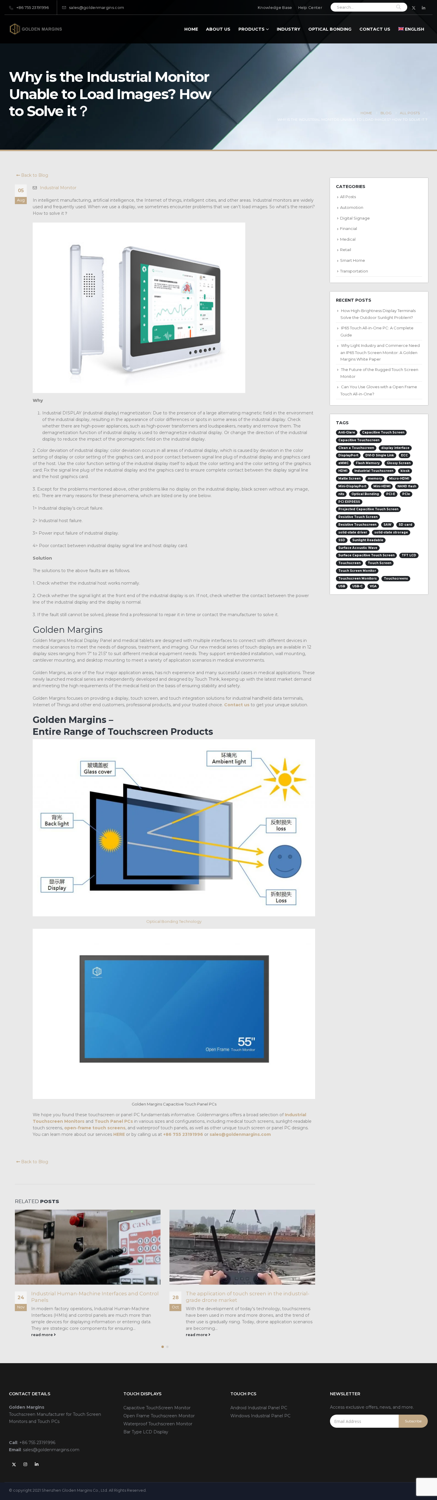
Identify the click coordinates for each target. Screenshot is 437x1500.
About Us (218, 29)
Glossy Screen (399, 463)
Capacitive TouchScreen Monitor (157, 1407)
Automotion (351, 207)
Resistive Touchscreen (357, 525)
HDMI (342, 471)
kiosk (405, 471)
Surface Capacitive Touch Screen (366, 555)
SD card (405, 525)
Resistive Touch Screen (358, 517)
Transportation (354, 271)
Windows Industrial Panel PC (260, 1415)
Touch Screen (379, 563)
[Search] (398, 7)
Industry (288, 29)
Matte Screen (349, 478)
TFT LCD (409, 555)
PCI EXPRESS (349, 502)
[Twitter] (414, 8)
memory (375, 478)
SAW (387, 525)
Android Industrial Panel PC (258, 1407)
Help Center (310, 7)
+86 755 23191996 (32, 7)
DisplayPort (348, 455)
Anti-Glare (346, 432)
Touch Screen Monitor (357, 571)
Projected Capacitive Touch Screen (368, 509)
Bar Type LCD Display (145, 1432)
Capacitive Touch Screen (383, 432)
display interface (395, 448)
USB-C (357, 586)
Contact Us (374, 29)
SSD (341, 540)
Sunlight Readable (367, 540)
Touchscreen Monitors (357, 578)
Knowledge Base (275, 7)
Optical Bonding (329, 29)
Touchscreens (396, 578)
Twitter (14, 1464)
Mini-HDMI (381, 486)
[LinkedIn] (423, 8)
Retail (345, 249)
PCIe (406, 494)
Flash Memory (368, 463)
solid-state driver (352, 532)
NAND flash (406, 486)
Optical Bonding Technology (174, 921)
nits (341, 494)
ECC (404, 455)
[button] (162, 1346)
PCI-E (390, 494)
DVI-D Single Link (379, 455)
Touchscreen (349, 563)
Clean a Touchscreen (356, 448)
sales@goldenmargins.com (96, 7)
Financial (348, 228)
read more (42, 1335)
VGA (373, 586)
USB (341, 586)
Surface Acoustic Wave (357, 548)
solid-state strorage (391, 532)
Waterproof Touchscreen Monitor (157, 1424)
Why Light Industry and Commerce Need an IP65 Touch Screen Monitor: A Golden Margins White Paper (380, 352)
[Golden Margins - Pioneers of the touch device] (35, 29)
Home (191, 29)
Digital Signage (355, 218)
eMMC (343, 463)
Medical (348, 239)
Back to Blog (34, 175)
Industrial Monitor (58, 187)
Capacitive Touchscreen (358, 440)
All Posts (348, 196)
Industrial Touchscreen (373, 471)
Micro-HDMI (399, 478)
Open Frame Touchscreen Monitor (159, 1415)
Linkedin (36, 1464)
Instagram (25, 1464)
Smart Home (352, 260)
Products (251, 29)
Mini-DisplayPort (352, 486)
